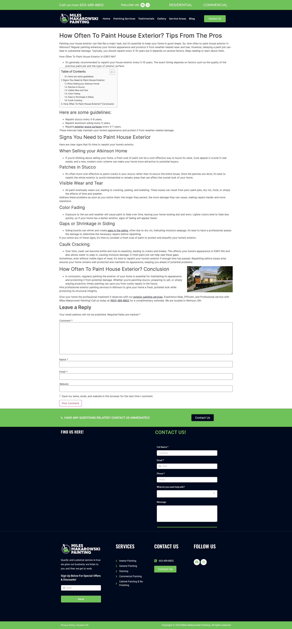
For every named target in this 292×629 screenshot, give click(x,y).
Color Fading (74, 93)
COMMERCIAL (215, 5)
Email (63, 371)
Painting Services (124, 18)
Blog (192, 18)
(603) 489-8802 (119, 300)
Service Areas (177, 18)
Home (106, 18)
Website (63, 384)
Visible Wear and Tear (78, 90)
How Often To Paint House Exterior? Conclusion (88, 104)
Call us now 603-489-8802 (81, 5)
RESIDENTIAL (180, 5)
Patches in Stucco (76, 87)
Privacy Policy (68, 625)
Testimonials (146, 18)
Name (63, 359)
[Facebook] (143, 5)
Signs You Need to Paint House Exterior (84, 80)
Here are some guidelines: (81, 76)
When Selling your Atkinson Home (83, 83)
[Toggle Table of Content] (110, 72)
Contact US (82, 625)
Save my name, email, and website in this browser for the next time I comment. (107, 396)
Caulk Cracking (75, 100)
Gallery (161, 18)
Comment (66, 320)
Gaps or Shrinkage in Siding (81, 97)
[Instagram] (148, 5)
